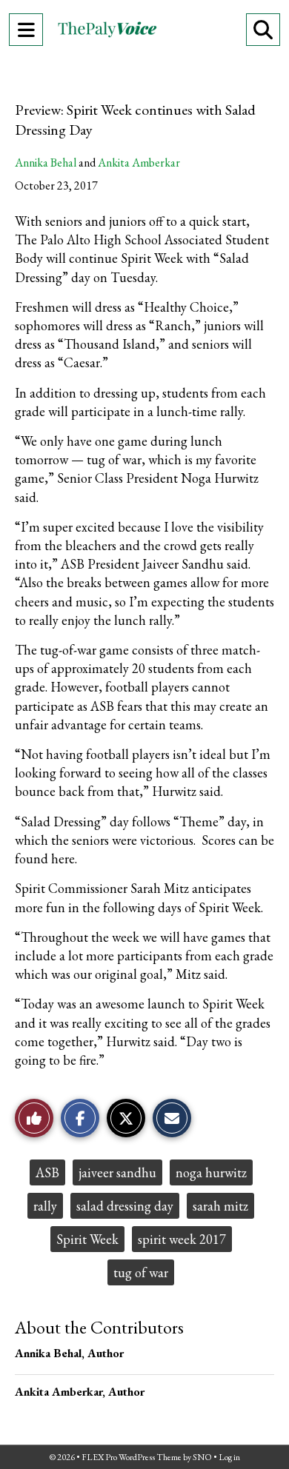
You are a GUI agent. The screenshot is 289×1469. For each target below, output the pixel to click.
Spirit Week (87, 1239)
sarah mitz (220, 1205)
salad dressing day (124, 1205)
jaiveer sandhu (117, 1172)
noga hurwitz (211, 1172)
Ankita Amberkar (139, 162)
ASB (47, 1172)
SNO (202, 1457)
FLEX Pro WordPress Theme (132, 1457)
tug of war (140, 1272)
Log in (229, 1457)
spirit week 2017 (182, 1239)
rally (45, 1205)
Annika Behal (45, 162)
